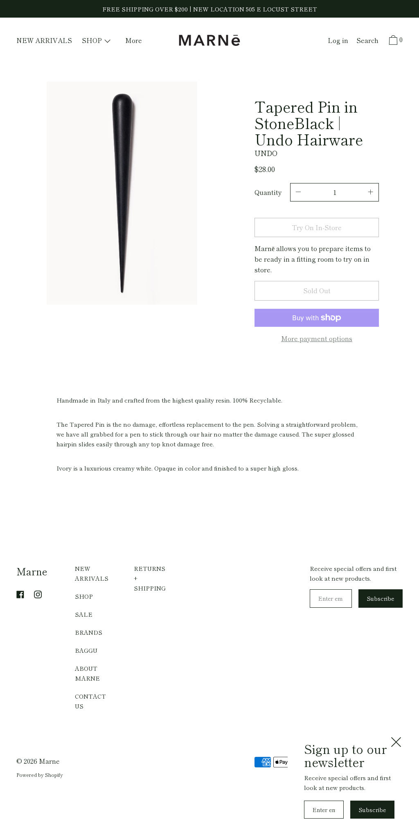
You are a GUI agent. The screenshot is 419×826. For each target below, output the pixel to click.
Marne (31, 571)
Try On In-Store (317, 227)
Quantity (268, 192)
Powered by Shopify (39, 774)
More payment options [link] (316, 338)
